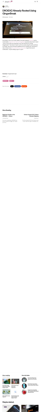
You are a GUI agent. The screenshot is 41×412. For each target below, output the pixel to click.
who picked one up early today (19, 48)
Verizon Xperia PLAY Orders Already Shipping (31, 115)
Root (12, 80)
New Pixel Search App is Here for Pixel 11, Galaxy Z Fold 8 (15, 396)
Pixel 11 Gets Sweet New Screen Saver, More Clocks (33, 384)
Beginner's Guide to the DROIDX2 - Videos (8, 115)
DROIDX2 (31, 40)
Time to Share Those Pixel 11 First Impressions (14, 386)
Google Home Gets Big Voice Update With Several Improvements (33, 391)
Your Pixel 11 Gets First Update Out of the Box (32, 378)
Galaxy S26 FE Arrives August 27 (6, 396)
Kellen (7, 6)
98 (5, 17)
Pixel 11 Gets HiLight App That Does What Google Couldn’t (6, 386)
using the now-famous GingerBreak (17, 42)
